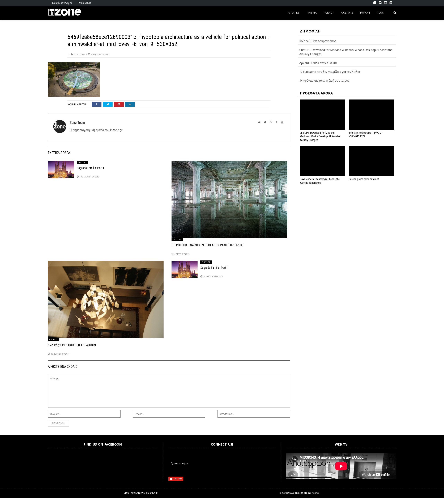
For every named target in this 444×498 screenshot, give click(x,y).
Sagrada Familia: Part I (90, 168)
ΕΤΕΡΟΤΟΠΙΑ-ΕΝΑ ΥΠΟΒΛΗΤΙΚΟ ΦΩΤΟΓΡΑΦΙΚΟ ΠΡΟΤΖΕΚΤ (208, 245)
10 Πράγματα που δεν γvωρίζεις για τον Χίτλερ (330, 72)
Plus (380, 12)
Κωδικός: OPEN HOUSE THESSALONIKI (72, 345)
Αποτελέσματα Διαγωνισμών (144, 493)
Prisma (312, 12)
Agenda (329, 12)
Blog (126, 493)
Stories (294, 12)
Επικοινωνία (84, 3)
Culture (347, 12)
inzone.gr (299, 493)
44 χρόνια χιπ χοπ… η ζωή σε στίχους (324, 80)
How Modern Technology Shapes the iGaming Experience (320, 180)
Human (365, 12)
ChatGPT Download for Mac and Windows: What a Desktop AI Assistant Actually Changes (320, 136)
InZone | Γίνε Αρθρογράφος (317, 41)
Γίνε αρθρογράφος (61, 3)
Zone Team (79, 54)
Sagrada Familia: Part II (214, 267)
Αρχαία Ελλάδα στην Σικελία (318, 63)
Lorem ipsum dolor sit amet (364, 179)
